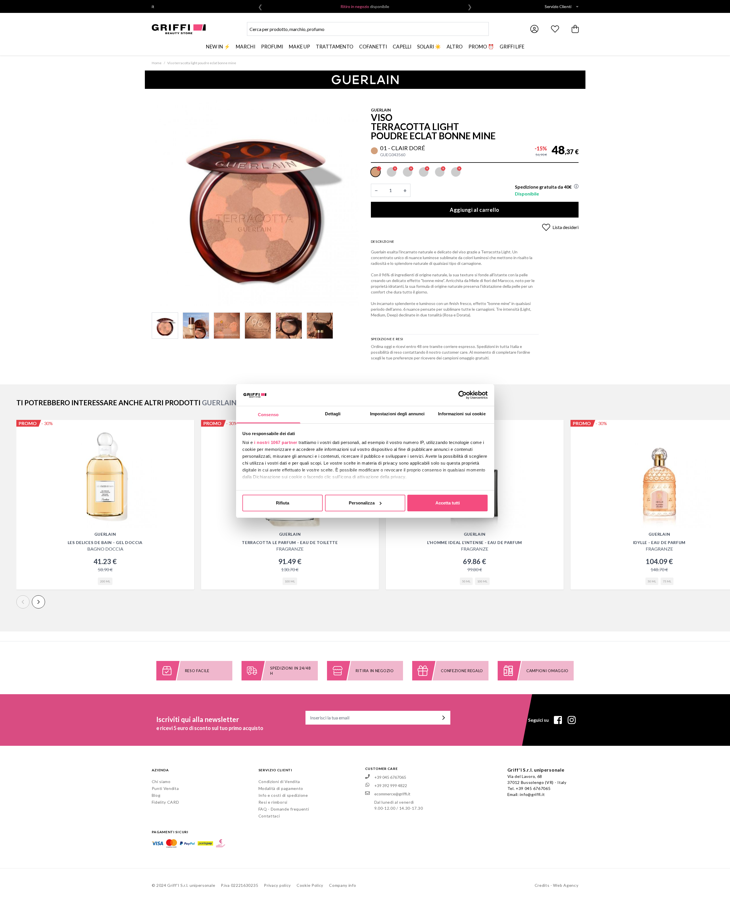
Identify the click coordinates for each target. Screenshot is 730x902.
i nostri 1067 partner (275, 442)
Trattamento (334, 47)
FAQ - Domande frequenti (283, 809)
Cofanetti (373, 47)
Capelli (402, 47)
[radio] (375, 172)
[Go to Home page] (179, 29)
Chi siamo (161, 781)
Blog (156, 795)
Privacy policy (277, 885)
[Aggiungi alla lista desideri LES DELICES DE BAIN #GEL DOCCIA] (187, 427)
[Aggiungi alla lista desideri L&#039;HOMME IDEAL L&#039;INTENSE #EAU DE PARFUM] (556, 427)
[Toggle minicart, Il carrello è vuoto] (576, 29)
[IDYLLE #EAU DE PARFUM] (659, 476)
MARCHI (245, 47)
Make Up (299, 47)
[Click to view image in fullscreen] (255, 202)
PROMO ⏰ (481, 47)
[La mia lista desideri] (555, 29)
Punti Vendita (165, 788)
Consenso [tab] (268, 414)
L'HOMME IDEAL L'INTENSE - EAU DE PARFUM (474, 542)
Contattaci (269, 815)
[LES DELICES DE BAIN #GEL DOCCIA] (105, 476)
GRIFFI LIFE (512, 47)
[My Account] (534, 29)
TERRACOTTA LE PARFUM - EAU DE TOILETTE (290, 542)
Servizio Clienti (558, 6)
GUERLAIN (381, 109)
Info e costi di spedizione (283, 795)
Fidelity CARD (165, 802)
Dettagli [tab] (333, 413)
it (153, 6)
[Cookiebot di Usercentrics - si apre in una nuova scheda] (462, 395)
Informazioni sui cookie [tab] (461, 413)
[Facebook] (557, 720)
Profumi (272, 47)
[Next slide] (38, 601)
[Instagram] (571, 720)
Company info (342, 885)
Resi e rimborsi (273, 802)
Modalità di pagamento (280, 788)
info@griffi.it (532, 794)
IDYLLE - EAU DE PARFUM (659, 542)
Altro (455, 47)
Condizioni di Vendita (279, 781)
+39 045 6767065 (533, 788)
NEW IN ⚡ (218, 47)
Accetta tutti (447, 502)
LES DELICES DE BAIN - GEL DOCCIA (105, 542)
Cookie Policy (310, 885)
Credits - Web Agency (557, 885)
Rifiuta (282, 502)
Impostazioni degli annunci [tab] (397, 413)
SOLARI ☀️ (429, 47)
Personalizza (362, 502)
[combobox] (367, 29)
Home (156, 63)
